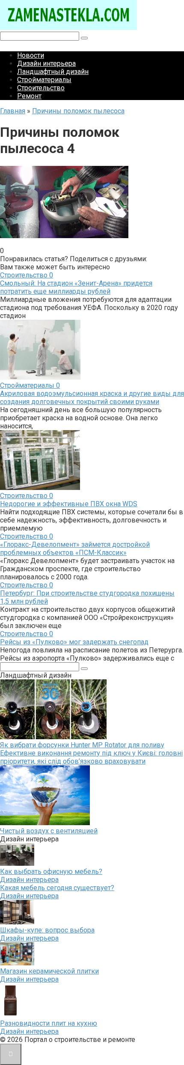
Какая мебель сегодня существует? (57, 888)
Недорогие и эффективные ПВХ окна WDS (68, 504)
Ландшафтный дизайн (53, 72)
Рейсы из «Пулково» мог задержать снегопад (74, 642)
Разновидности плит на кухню (48, 1023)
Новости (30, 55)
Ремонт (29, 96)
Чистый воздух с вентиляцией (49, 831)
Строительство (41, 88)
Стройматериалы (44, 80)
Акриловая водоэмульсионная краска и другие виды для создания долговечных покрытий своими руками (92, 397)
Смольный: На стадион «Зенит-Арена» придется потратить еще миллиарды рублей (76, 287)
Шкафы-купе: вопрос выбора (47, 930)
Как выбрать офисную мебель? (51, 871)
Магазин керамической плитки (49, 971)
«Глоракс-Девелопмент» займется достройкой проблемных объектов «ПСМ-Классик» (75, 548)
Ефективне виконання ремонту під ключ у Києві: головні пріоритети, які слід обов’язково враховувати (91, 757)
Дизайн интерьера (46, 63)
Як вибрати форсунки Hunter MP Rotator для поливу (82, 745)
